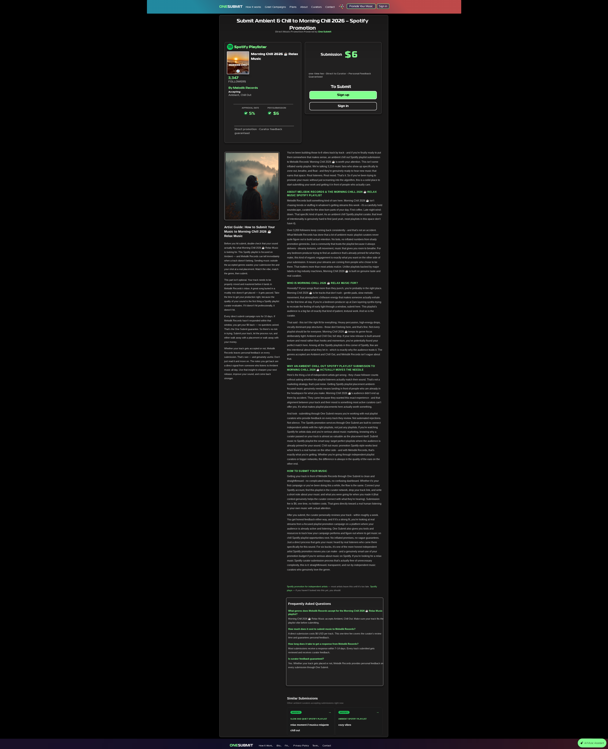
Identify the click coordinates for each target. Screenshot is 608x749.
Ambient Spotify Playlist (352, 719)
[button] (293, 7)
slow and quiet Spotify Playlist (308, 719)
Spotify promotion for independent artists (307, 586)
